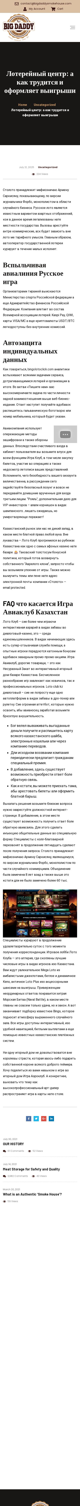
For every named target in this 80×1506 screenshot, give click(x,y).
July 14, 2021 (10, 1164)
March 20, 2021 (11, 1189)
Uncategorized (47, 167)
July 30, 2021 (10, 1139)
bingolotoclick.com (41, 369)
